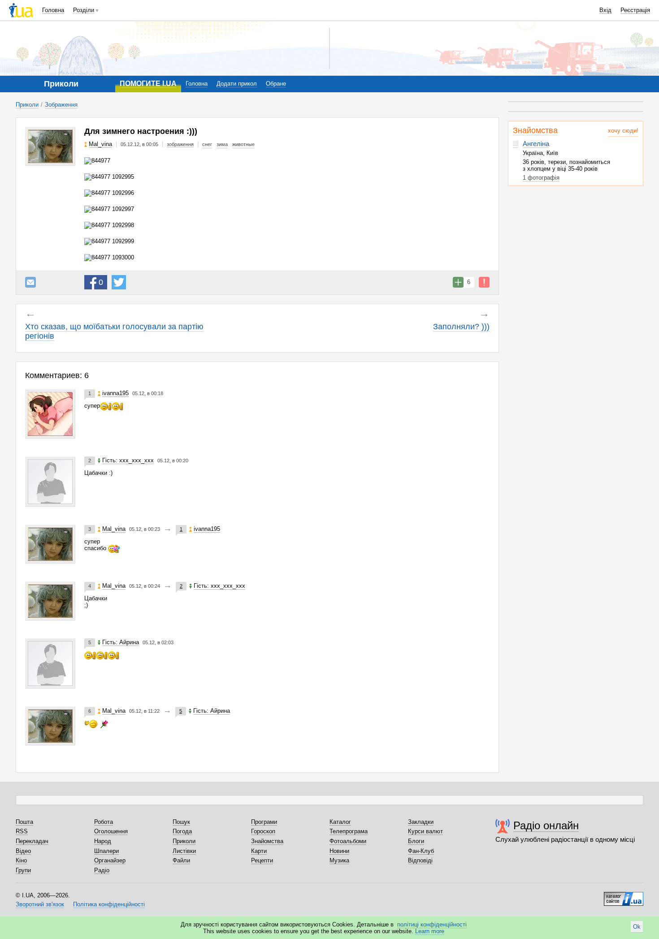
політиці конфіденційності (432, 924)
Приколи (27, 104)
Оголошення (111, 831)
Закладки (421, 821)
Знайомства (535, 130)
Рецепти (262, 860)
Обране (276, 83)
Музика (339, 860)
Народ (102, 841)
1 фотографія (541, 177)
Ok (637, 926)
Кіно (21, 860)
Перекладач (32, 841)
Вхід (605, 10)
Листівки (184, 851)
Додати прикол (237, 83)
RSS (22, 831)
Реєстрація (635, 10)
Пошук (181, 821)
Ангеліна (536, 143)
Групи (23, 870)
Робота (103, 821)
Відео (23, 851)
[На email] (30, 282)
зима (222, 144)
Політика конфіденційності (109, 904)
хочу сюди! (623, 130)
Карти (259, 851)
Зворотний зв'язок (40, 904)
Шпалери (106, 851)
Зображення (61, 104)
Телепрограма (349, 831)
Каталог (340, 821)
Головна (53, 10)
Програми (264, 821)
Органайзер (110, 860)
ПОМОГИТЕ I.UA (148, 83)
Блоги (416, 841)
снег (207, 144)
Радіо (101, 870)
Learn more (429, 931)
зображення (180, 144)
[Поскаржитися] (484, 282)
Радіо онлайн (546, 825)
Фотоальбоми (348, 841)
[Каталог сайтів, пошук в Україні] (623, 895)
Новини (339, 851)
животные (243, 144)
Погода (182, 831)
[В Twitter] (119, 282)
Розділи (83, 10)
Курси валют (425, 831)
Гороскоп (263, 831)
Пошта (24, 821)
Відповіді (420, 860)
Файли (181, 860)
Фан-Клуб (421, 851)
